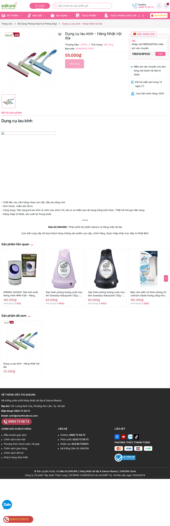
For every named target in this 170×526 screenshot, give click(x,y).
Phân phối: (74, 439)
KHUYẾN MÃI (160, 15)
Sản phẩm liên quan (15, 244)
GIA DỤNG (61, 15)
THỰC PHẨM (89, 15)
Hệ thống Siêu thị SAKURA (74, 448)
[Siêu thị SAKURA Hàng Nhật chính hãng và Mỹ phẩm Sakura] (14, 6)
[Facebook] (117, 436)
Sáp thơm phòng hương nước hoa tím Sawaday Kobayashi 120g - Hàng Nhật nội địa (64, 294)
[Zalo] (130, 436)
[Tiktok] (136, 436)
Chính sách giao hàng (15, 448)
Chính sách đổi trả (13, 452)
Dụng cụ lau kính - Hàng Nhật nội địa (21, 365)
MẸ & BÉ (37, 15)
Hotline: (72, 434)
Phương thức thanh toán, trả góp (22, 443)
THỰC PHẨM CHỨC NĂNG (125, 15)
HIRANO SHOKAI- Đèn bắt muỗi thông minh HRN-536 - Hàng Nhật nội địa (20, 294)
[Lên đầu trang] (166, 518)
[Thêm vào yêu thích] (60, 34)
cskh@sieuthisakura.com (23, 415)
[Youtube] (123, 436)
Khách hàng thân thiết (16, 457)
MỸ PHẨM (12, 15)
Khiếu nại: (74, 443)
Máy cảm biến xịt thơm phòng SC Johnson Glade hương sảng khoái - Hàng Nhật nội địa (148, 294)
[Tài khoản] (159, 5)
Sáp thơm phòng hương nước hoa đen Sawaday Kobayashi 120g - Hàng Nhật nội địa (106, 294)
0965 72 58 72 (146, 7)
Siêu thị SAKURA (57, 227)
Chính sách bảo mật (14, 439)
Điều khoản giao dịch (15, 434)
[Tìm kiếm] (55, 6)
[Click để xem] (32, 62)
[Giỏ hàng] (166, 5)
